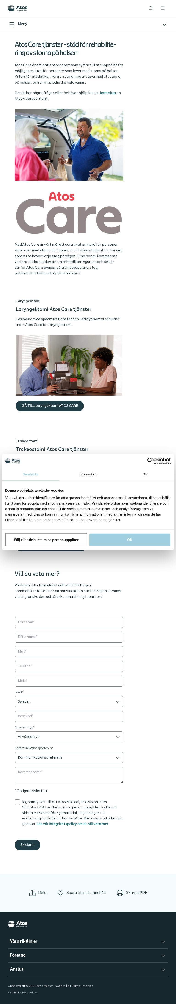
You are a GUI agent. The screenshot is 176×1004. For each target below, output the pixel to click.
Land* (19, 692)
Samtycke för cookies (23, 992)
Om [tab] (145, 474)
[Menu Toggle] (162, 8)
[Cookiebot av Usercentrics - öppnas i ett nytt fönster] (151, 461)
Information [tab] (88, 474)
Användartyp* (24, 727)
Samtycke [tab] (30, 474)
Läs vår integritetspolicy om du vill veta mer (72, 824)
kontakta (108, 93)
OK (129, 539)
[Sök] (150, 8)
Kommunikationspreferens (34, 748)
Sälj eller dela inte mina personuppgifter (46, 539)
